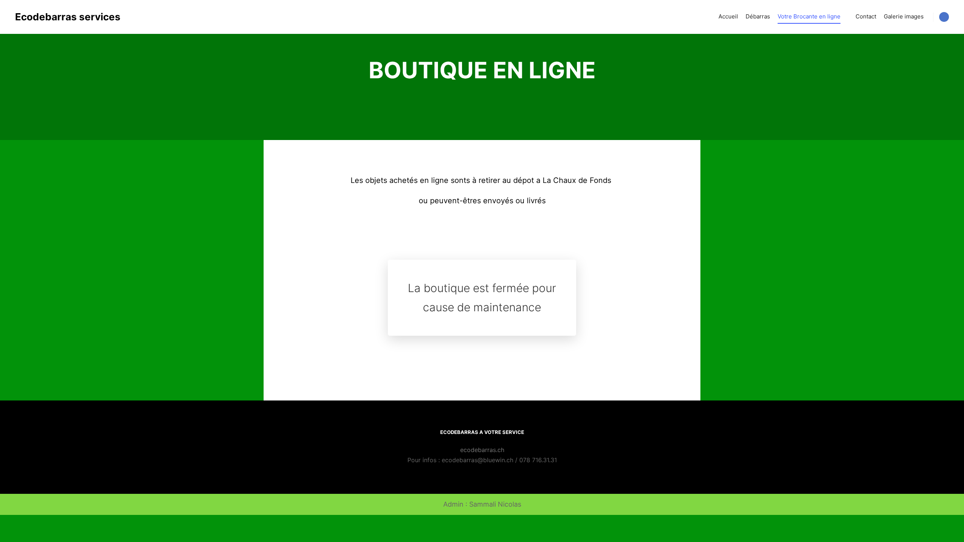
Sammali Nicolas (495, 504)
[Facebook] (944, 17)
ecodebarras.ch (482, 450)
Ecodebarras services (52, 17)
